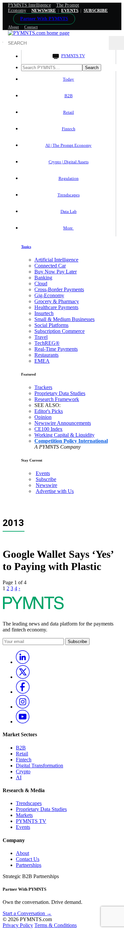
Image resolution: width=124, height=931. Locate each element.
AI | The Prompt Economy (68, 145)
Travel (41, 337)
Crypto (23, 771)
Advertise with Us (55, 491)
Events (69, 10)
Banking (43, 277)
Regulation (69, 178)
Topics (26, 247)
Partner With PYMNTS (44, 18)
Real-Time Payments (56, 349)
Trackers (43, 387)
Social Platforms (51, 325)
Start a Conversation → (27, 913)
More (68, 227)
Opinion (43, 417)
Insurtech (44, 313)
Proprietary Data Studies (59, 393)
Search (92, 67)
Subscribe (46, 479)
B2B (68, 95)
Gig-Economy (49, 295)
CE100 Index (48, 429)
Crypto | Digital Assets (69, 161)
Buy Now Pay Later (55, 271)
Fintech (68, 128)
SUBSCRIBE (96, 10)
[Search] (116, 43)
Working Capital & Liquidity (64, 435)
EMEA (42, 361)
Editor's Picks (48, 411)
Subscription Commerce (59, 331)
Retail (68, 112)
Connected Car (50, 265)
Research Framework (56, 399)
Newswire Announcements (62, 423)
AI (18, 777)
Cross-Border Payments (59, 289)
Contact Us (27, 859)
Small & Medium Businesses (64, 319)
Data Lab (69, 211)
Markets (24, 815)
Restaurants (46, 355)
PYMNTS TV (73, 55)
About (13, 27)
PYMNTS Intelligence (29, 5)
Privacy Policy (18, 925)
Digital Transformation (39, 765)
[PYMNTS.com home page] (38, 33)
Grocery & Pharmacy (56, 301)
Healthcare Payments (56, 307)
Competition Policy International (71, 441)
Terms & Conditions (55, 925)
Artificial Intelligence (56, 260)
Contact (31, 27)
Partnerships (28, 865)
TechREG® (47, 343)
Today (68, 79)
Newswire (43, 10)
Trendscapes (69, 194)
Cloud (40, 283)
